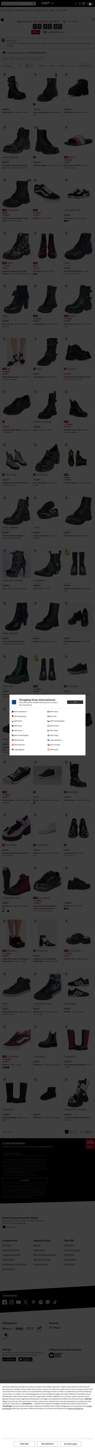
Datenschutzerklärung (75, 1408)
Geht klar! (24, 1444)
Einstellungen (70, 1443)
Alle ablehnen (47, 1444)
